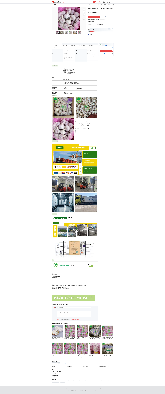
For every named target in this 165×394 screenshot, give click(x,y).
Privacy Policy (95, 390)
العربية (87, 388)
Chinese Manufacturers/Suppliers (72, 387)
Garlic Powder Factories (55, 381)
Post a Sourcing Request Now (75, 319)
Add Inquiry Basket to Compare (69, 35)
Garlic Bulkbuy (62, 383)
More (52, 384)
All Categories (54, 4)
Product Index (97, 387)
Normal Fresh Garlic (105, 381)
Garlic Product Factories (63, 381)
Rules (113, 4)
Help (98, 4)
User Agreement (87, 390)
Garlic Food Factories (76, 381)
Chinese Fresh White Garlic (97, 381)
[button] (95, 45)
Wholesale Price (84, 387)
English (62, 388)
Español (65, 388)
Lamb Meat (53, 366)
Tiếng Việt (102, 388)
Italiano (78, 388)
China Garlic (70, 381)
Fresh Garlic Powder (90, 381)
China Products (66, 387)
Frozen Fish (99, 364)
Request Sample (102, 19)
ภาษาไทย (96, 388)
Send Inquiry (106, 51)
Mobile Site (101, 387)
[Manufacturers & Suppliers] (56, 2)
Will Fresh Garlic (83, 381)
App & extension (103, 4)
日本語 (92, 388)
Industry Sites (88, 387)
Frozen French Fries (85, 366)
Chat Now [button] (106, 53)
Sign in (112, 2)
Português (68, 388)
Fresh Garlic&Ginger (69, 366)
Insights (104, 387)
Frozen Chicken (69, 364)
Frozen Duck (84, 364)
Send (58, 319)
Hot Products (61, 387)
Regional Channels (92, 387)
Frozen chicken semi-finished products (103, 366)
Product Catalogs (63, 363)
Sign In (89, 39)
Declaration (91, 390)
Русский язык (74, 388)
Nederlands (84, 388)
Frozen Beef (53, 364)
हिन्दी (94, 388)
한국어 (89, 388)
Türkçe (99, 388)
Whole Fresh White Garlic (55, 383)
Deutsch (81, 388)
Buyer (93, 4)
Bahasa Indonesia (106, 388)
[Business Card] (112, 47)
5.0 (102, 45)
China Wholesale (79, 387)
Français (71, 388)
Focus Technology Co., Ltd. (77, 390)
